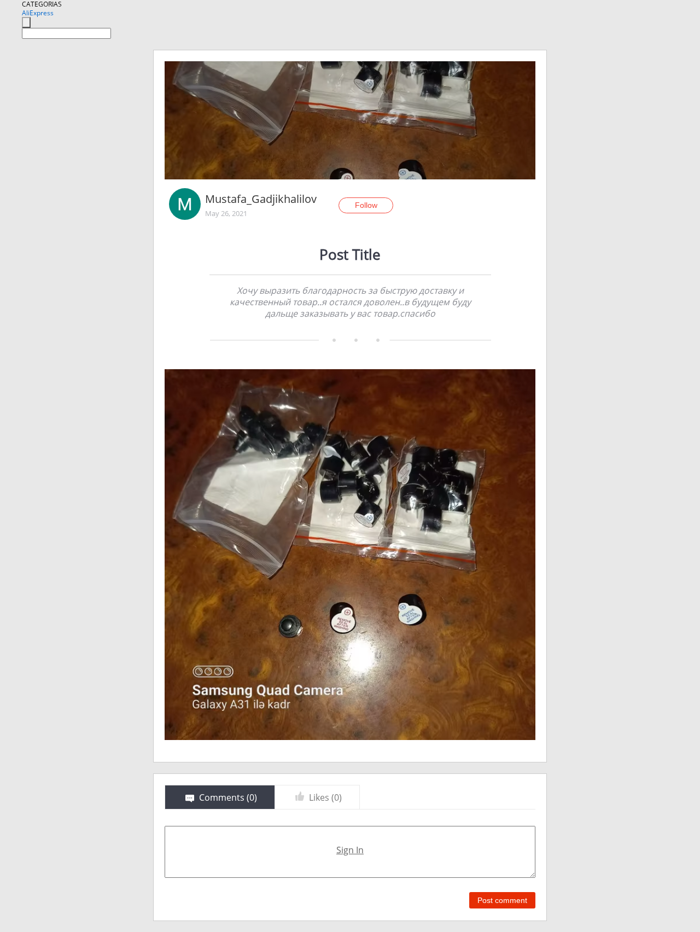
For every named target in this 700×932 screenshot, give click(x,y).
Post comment (502, 900)
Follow (366, 205)
